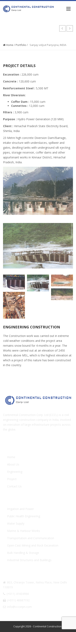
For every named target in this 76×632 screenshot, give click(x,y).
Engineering (14, 472)
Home (9, 45)
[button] (14, 282)
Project (12, 479)
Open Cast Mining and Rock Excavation (32, 545)
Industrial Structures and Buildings (29, 560)
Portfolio (21, 45)
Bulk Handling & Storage (23, 553)
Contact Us (14, 486)
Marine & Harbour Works (23, 531)
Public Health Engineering (23, 516)
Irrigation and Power (20, 509)
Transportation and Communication (30, 538)
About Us (13, 464)
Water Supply (15, 523)
